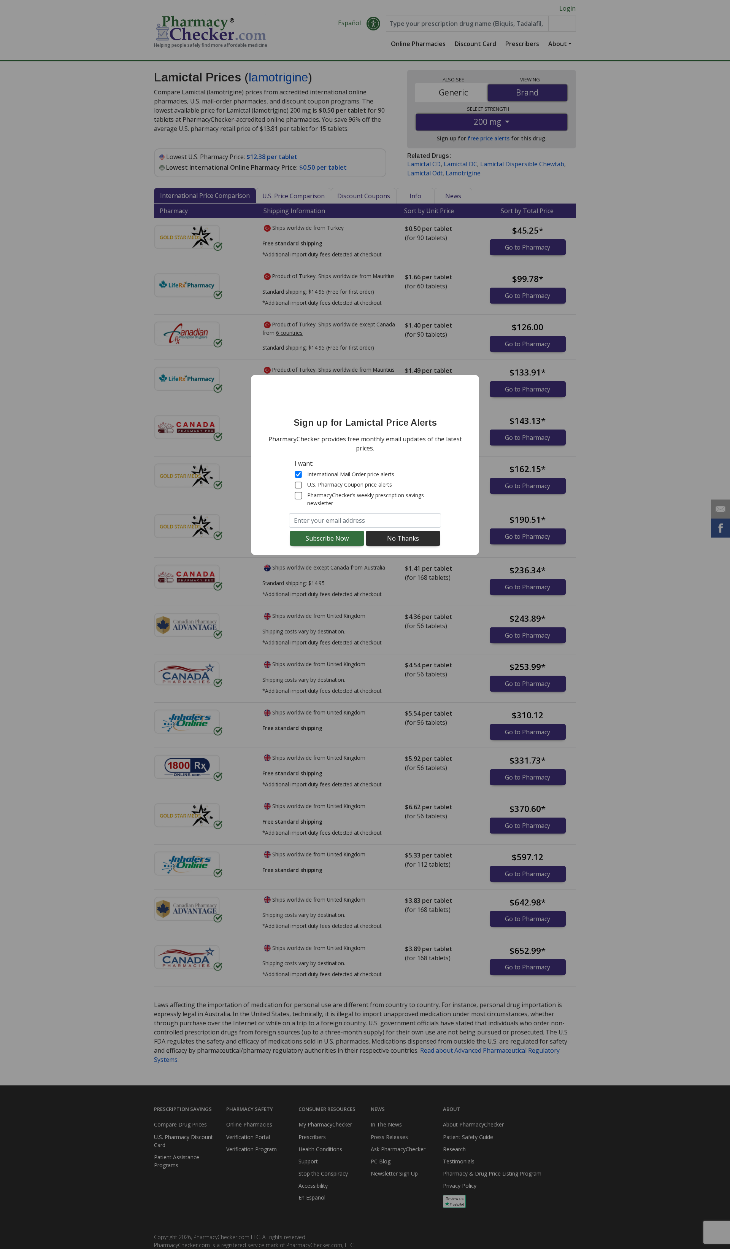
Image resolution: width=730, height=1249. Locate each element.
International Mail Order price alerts (350, 474)
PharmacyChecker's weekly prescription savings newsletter (365, 499)
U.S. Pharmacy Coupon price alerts (349, 484)
